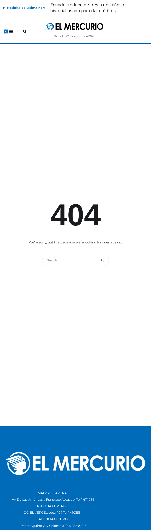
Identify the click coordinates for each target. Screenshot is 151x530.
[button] (6, 31)
